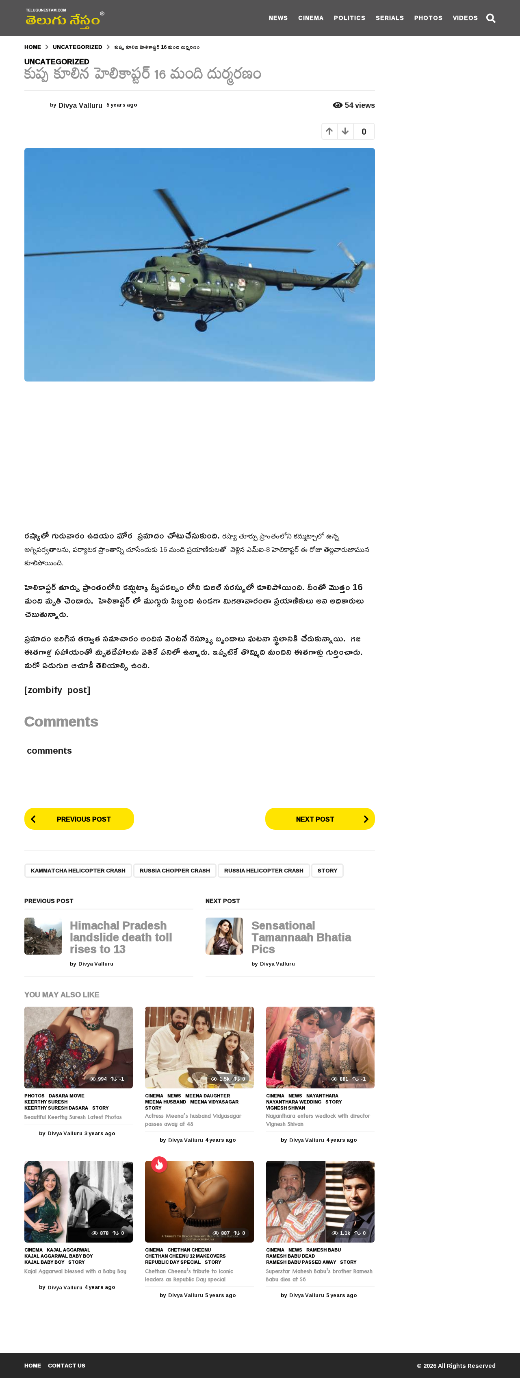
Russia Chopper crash (175, 870)
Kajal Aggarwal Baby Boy (58, 1256)
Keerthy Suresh (45, 1101)
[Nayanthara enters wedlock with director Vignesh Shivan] (320, 1047)
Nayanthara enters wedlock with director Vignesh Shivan (318, 1121)
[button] (491, 18)
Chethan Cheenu (189, 1249)
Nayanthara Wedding (293, 1101)
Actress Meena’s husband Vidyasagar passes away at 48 (193, 1121)
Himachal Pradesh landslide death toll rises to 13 (121, 937)
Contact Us (66, 1365)
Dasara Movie (66, 1095)
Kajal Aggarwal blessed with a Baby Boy (75, 1272)
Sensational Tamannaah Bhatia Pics (301, 937)
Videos (465, 17)
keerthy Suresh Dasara (56, 1107)
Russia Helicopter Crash (263, 870)
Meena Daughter (207, 1095)
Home (32, 1365)
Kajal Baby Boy (44, 1262)
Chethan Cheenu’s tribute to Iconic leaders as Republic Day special (189, 1276)
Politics (350, 17)
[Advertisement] (199, 455)
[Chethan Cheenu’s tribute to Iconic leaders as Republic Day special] (199, 1202)
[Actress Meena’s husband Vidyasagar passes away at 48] (199, 1047)
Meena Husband (165, 1101)
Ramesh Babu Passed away (301, 1262)
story (327, 870)
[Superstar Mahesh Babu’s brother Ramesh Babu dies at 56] (320, 1202)
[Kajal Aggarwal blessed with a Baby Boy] (78, 1202)
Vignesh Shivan (285, 1107)
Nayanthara (322, 1095)
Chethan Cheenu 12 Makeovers (185, 1256)
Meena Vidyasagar (214, 1101)
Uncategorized (56, 61)
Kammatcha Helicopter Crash (78, 870)
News (278, 17)
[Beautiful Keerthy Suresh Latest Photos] (78, 1047)
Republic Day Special (173, 1262)
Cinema (311, 17)
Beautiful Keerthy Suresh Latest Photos (73, 1118)
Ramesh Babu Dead (290, 1256)
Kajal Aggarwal (68, 1249)
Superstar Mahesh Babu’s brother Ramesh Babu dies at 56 (319, 1276)
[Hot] (159, 1164)
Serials (390, 17)
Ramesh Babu (323, 1249)
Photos (428, 17)
